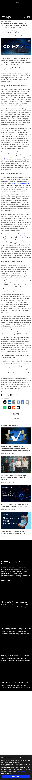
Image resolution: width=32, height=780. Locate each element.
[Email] (13, 402)
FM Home (2, 21)
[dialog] (16, 767)
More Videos (6, 580)
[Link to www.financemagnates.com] (16, 435)
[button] (16, 773)
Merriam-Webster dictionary (21, 183)
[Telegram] (18, 402)
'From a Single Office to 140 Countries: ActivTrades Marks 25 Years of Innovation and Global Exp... (16, 449)
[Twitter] (4, 402)
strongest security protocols (10, 158)
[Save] (18, 408)
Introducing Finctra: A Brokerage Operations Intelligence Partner (14, 505)
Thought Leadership (8, 21)
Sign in (28, 17)
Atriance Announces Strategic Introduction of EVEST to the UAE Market (14, 477)
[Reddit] (13, 407)
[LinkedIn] (9, 402)
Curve (20, 346)
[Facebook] (22, 402)
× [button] (30, 756)
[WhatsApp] (4, 407)
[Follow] (9, 408)
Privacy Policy (21, 771)
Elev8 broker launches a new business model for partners (13, 532)
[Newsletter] (24, 17)
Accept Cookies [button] (16, 776)
